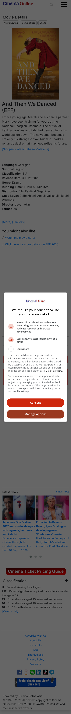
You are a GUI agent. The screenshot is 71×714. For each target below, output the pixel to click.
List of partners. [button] (54, 370)
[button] (35, 349)
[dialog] (36, 357)
